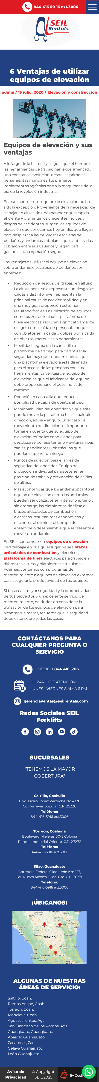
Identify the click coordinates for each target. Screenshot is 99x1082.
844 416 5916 (66, 669)
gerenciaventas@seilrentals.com (56, 701)
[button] (89, 1072)
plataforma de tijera (23, 558)
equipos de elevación (66, 541)
